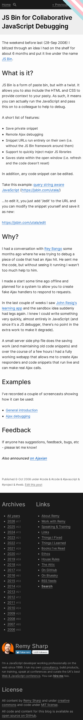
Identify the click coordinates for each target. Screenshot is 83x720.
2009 (11, 613)
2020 (11, 554)
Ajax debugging (18, 416)
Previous (61, 5)
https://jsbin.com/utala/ (40, 190)
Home (6, 5)
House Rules (50, 559)
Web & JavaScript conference (21, 676)
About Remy (50, 516)
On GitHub (49, 570)
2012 (11, 597)
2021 (11, 548)
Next (74, 5)
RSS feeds (49, 581)
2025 (11, 527)
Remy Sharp (32, 700)
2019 (11, 559)
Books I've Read (53, 548)
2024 (11, 532)
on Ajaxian (38, 458)
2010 (11, 608)
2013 (11, 592)
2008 (11, 619)
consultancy (50, 667)
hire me (58, 676)
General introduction (22, 410)
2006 (11, 629)
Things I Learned (54, 543)
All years (13, 516)
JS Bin (7, 59)
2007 (11, 624)
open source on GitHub (19, 715)
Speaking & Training (56, 527)
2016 (11, 575)
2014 (11, 586)
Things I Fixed (52, 537)
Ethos (46, 554)
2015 (11, 581)
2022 (11, 543)
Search (15, 4)
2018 (11, 564)
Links (45, 532)
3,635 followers (40, 652)
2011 (11, 602)
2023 (11, 537)
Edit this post (33, 484)
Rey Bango (53, 249)
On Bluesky (50, 575)
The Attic (48, 564)
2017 (11, 570)
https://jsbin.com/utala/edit (24, 222)
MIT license (49, 705)
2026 (11, 521)
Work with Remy (53, 521)
